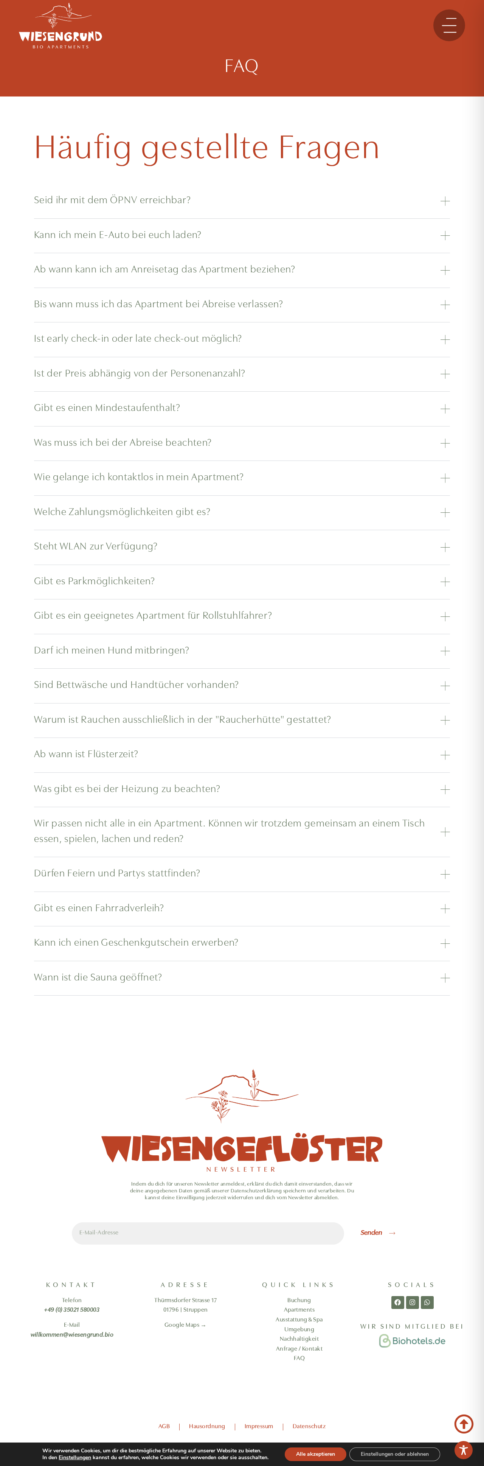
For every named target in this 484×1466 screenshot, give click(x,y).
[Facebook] (397, 1302)
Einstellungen (75, 1457)
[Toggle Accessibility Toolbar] (463, 1450)
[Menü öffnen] (449, 25)
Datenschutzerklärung (256, 1191)
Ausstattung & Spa (299, 1320)
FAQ (299, 1359)
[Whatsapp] (427, 1302)
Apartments (299, 1310)
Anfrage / (289, 1349)
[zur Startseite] (60, 26)
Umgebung (299, 1330)
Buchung (299, 1301)
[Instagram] (412, 1302)
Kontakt (312, 1349)
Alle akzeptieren (315, 1454)
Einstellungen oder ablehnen (395, 1454)
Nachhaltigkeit (299, 1339)
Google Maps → (185, 1325)
